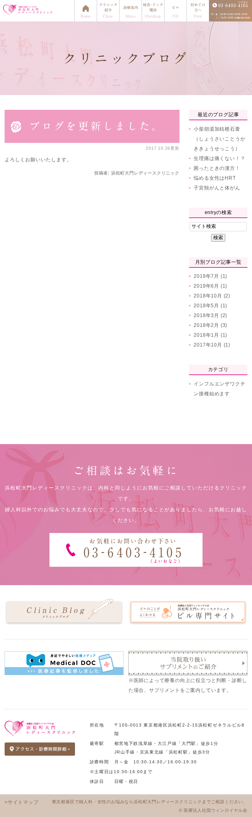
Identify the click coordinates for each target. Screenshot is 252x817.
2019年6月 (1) (210, 286)
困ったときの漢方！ (217, 168)
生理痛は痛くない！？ (219, 158)
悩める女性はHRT (215, 178)
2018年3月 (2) (210, 315)
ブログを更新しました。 (96, 126)
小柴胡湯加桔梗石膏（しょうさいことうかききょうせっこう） (219, 138)
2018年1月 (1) (210, 335)
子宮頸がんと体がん (217, 187)
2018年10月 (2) (212, 295)
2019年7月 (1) (210, 276)
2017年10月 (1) (212, 344)
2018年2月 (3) (210, 325)
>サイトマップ (22, 802)
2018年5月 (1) (210, 305)
